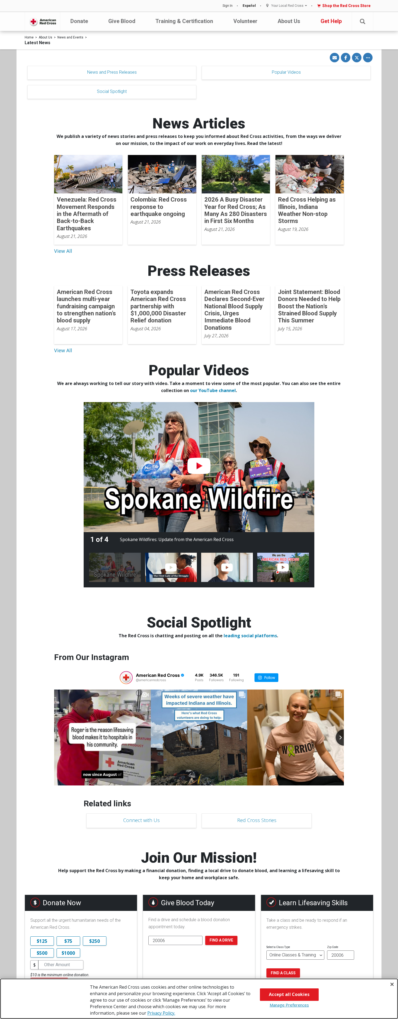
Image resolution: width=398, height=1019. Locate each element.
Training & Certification (184, 21)
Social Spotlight (112, 91)
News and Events (70, 37)
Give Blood (121, 21)
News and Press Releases (112, 72)
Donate (79, 21)
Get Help (331, 21)
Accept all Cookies (289, 994)
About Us (289, 21)
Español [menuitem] (249, 5)
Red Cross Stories (256, 820)
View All (63, 251)
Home (29, 37)
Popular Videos (286, 72)
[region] (199, 998)
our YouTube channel (213, 390)
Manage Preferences (289, 1005)
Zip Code (332, 947)
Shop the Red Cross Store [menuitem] (346, 5)
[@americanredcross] (126, 677)
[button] (362, 21)
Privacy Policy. (161, 1013)
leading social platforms (250, 636)
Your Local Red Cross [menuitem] (287, 6)
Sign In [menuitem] (228, 5)
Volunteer (245, 21)
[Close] (392, 984)
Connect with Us (141, 820)
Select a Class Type (278, 947)
